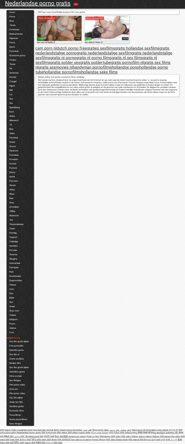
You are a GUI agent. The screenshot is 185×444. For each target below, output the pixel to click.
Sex (11, 98)
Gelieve (12, 328)
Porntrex (13, 181)
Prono (12, 323)
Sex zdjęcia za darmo (81, 439)
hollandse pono (125, 67)
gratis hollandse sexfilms (137, 48)
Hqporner (13, 38)
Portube (13, 250)
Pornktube (14, 29)
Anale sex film (16, 402)
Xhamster (14, 215)
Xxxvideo (13, 246)
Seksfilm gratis (16, 350)
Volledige (13, 241)
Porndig (13, 233)
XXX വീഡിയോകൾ (29, 436)
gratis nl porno (63, 57)
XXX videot (73, 432)
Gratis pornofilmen (18, 419)
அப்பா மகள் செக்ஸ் (99, 432)
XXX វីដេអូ (55, 436)
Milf (11, 90)
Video (12, 133)
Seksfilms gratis (17, 371)
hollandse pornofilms (62, 72)
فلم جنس (87, 430)
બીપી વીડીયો (114, 432)
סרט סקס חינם (158, 439)
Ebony (12, 172)
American (13, 73)
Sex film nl (14, 354)
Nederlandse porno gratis (38, 3)
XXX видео (105, 436)
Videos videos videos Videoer (145, 436)
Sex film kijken (16, 397)
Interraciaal (14, 263)
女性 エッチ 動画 (174, 439)
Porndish (13, 159)
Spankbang (14, 107)
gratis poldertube (95, 62)
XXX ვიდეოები (49, 432)
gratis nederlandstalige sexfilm (104, 53)
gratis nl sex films (127, 57)
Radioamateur (16, 34)
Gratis (12, 142)
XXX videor (62, 432)
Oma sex (13, 389)
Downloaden (15, 276)
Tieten (12, 25)
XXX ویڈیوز (15, 436)
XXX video (116, 436)
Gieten (12, 185)
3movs (12, 146)
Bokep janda (122, 439)
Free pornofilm (16, 346)
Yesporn (13, 237)
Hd (10, 68)
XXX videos (5, 430)
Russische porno (17, 55)
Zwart (12, 228)
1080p (12, 211)
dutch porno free (72, 48)
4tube (12, 116)
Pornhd (12, 163)
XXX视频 (64, 436)
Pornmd (13, 168)
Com (11, 289)
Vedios (12, 315)
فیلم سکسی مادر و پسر (120, 430)
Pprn (11, 272)
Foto (11, 332)
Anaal (12, 306)
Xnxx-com (14, 310)
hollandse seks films (99, 72)
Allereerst (14, 120)
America (13, 254)
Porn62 (12, 77)
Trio (11, 220)
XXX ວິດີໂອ (15, 442)
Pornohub (14, 51)
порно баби (84, 432)
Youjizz (12, 60)
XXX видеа (165, 436)
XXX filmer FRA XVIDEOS (59, 439)
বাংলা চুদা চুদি (173, 430)
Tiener (12, 64)
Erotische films (16, 410)
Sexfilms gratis (16, 406)
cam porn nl (46, 48)
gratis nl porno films (94, 57)
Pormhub (13, 137)
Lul (10, 94)
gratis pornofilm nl (127, 62)
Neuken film (15, 363)
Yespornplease (16, 224)
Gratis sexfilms (16, 358)
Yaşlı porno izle (139, 430)
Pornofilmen (15, 415)
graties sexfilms (101, 48)
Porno (12, 16)
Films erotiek (15, 376)
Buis (11, 198)
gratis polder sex (65, 62)
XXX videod (134, 439)
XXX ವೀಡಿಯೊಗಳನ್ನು (129, 432)
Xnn (11, 302)
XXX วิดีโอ (32, 439)
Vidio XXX (5, 442)
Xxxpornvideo (15, 280)
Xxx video (176, 436)
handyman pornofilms (92, 67)
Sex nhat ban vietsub (43, 430)
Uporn (12, 47)
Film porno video (17, 384)
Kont (11, 111)
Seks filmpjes (15, 423)
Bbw (11, 129)
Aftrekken (14, 207)
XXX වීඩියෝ (47, 442)
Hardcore (13, 150)
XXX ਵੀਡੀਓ (44, 436)
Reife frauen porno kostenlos (68, 430)
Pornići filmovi (99, 439)
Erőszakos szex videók (157, 430)
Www (11, 194)
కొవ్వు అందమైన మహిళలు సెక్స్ (165, 432)
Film (11, 293)
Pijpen (12, 86)
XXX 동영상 (21, 439)
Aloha (12, 176)
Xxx (11, 103)
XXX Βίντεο (145, 439)
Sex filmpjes (15, 380)
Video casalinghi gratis (22, 430)
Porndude (13, 267)
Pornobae (14, 155)
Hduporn (13, 319)
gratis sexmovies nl (56, 67)
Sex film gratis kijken (19, 341)
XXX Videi (10, 439)
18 (10, 124)
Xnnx (11, 202)
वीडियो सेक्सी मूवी (144, 432)
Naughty (13, 259)
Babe (11, 297)
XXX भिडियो (36, 442)
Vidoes (12, 285)
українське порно (77, 436)
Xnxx (11, 21)
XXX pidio (57, 442)
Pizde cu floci (92, 436)
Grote (12, 12)
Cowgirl (12, 81)
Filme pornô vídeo (100, 430)
